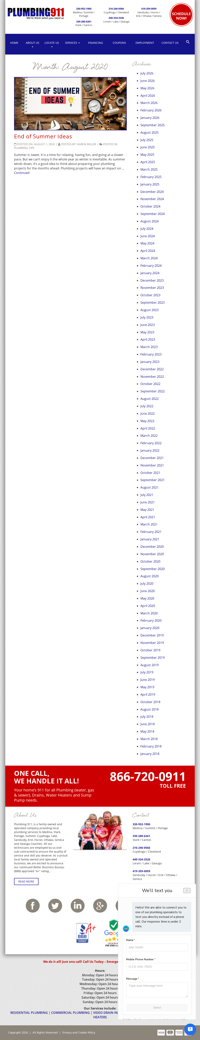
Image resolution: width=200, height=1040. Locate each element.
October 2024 (150, 206)
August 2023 (149, 310)
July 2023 (146, 317)
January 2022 (149, 450)
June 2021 (147, 502)
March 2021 (149, 524)
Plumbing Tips (24, 148)
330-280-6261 (83, 21)
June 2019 (147, 680)
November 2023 (152, 288)
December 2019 (152, 635)
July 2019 (146, 672)
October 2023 (150, 295)
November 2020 (152, 554)
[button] (188, 41)
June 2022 (147, 413)
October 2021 (150, 473)
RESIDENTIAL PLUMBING (29, 1012)
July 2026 (146, 73)
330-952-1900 (83, 8)
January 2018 (149, 754)
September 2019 (152, 657)
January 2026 (149, 117)
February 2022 (151, 443)
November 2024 (152, 199)
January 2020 (149, 628)
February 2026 (151, 110)
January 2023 (149, 362)
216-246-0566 (116, 8)
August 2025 (149, 132)
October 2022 (150, 384)
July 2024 (146, 228)
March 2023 (149, 347)
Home (14, 43)
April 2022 (147, 428)
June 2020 (147, 591)
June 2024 (147, 236)
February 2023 (151, 354)
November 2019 (152, 643)
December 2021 (152, 458)
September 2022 (152, 391)
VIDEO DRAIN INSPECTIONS (114, 1012)
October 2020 (150, 561)
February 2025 (151, 177)
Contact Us (170, 43)
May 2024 (147, 243)
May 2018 (147, 731)
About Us (32, 43)
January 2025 (149, 184)
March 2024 (149, 258)
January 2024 (149, 273)
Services (71, 43)
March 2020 (149, 613)
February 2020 (151, 620)
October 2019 (150, 650)
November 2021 (152, 465)
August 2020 (149, 576)
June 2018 (147, 724)
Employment (145, 43)
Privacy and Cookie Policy (78, 1032)
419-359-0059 (148, 8)
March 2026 (149, 103)
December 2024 (152, 192)
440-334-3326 (116, 18)
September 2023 (152, 302)
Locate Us (52, 43)
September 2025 (152, 125)
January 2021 (149, 539)
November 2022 (152, 376)
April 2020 (147, 606)
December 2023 (152, 280)
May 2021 (147, 509)
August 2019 (149, 665)
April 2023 (147, 339)
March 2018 (149, 739)
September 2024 (152, 214)
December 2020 (152, 546)
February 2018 (151, 746)
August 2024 (149, 221)
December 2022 (152, 369)
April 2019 (147, 694)
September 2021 (152, 480)
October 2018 (150, 702)
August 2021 (149, 487)
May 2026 (147, 88)
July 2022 (146, 406)
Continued (21, 173)
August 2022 (149, 398)
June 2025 (147, 147)
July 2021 (146, 495)
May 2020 (147, 598)
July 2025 (146, 140)
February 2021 (151, 532)
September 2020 (152, 569)
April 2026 (147, 95)
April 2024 (147, 251)
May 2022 (147, 421)
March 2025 (149, 169)
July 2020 (146, 583)
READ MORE (26, 881)
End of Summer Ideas (43, 136)
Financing (95, 43)
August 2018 (149, 709)
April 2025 (147, 162)
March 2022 (149, 435)
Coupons (119, 43)
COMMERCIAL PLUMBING (70, 1012)
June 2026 (147, 81)
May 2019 (147, 687)
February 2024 (151, 265)
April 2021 (147, 517)
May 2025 (147, 154)
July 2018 (146, 716)
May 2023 (147, 332)
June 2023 (147, 325)
